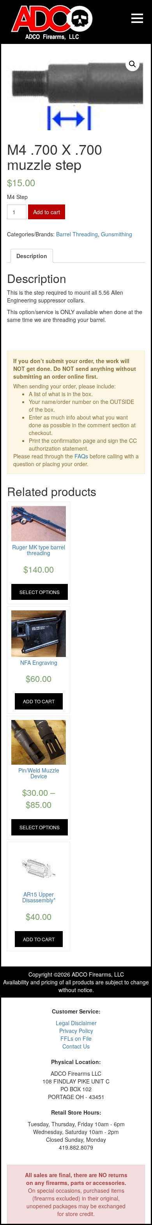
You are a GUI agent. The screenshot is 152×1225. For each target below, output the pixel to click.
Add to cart (46, 212)
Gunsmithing (116, 234)
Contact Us (76, 1046)
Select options (39, 592)
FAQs (81, 456)
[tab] (32, 256)
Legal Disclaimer (76, 1023)
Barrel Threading (77, 234)
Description (31, 256)
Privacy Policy (76, 1031)
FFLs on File (76, 1038)
